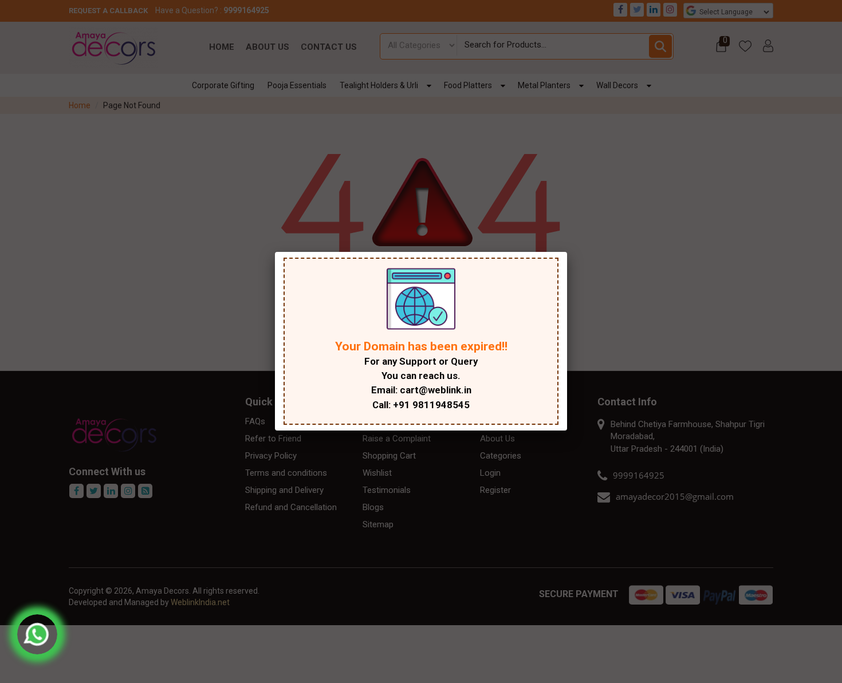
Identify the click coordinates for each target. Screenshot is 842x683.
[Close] (567, 252)
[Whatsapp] (37, 634)
